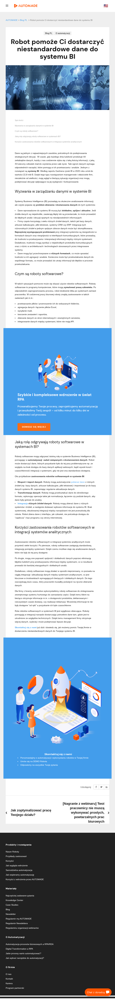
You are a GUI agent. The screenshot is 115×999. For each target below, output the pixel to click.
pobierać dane (78, 482)
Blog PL (23, 20)
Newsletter (11, 914)
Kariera (9, 983)
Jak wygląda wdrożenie (17, 865)
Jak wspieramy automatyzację (20, 875)
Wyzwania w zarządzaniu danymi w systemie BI (34, 126)
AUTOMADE (12, 20)
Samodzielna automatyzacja (19, 870)
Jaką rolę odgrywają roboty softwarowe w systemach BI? (38, 136)
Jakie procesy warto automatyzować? (23, 953)
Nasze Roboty (12, 851)
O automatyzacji (63, 33)
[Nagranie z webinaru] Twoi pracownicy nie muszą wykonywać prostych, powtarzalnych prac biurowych (83, 812)
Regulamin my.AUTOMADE (19, 919)
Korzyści (10, 861)
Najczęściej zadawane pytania (20, 895)
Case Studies (12, 905)
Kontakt (9, 979)
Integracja (23, 503)
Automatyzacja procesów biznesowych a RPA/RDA (29, 944)
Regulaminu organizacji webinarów (22, 928)
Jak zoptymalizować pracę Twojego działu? (31, 812)
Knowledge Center (14, 900)
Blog (8, 909)
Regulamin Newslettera (17, 923)
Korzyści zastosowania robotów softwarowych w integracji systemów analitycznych (48, 142)
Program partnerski (15, 988)
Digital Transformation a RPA (19, 949)
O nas (8, 974)
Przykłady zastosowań (16, 856)
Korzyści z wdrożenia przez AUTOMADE (25, 879)
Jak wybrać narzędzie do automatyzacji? (25, 958)
